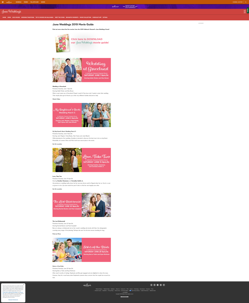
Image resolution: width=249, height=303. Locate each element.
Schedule (18, 2)
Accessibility (125, 292)
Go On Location (57, 144)
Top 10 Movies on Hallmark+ (44, 17)
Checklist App (96, 17)
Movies (26, 2)
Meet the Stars (60, 17)
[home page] (9, 2)
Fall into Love (34, 2)
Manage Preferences (13, 299)
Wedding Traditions (27, 17)
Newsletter (105, 290)
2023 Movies (16, 17)
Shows (43, 2)
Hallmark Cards (152, 290)
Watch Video (56, 99)
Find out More (57, 234)
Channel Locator (237, 2)
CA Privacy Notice (124, 290)
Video (9, 17)
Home (4, 17)
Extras (105, 17)
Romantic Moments (72, 17)
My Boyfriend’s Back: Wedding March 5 (64, 131)
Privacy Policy (110, 290)
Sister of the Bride (58, 266)
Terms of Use (117, 290)
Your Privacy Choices (136, 290)
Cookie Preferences (144, 290)
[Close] (23, 284)
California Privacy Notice (13, 292)
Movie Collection (85, 17)
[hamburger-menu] (3, 2)
